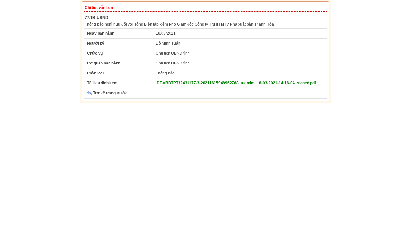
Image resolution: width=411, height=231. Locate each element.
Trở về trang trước (109, 93)
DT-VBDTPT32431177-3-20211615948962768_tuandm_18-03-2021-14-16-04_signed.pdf (236, 83)
